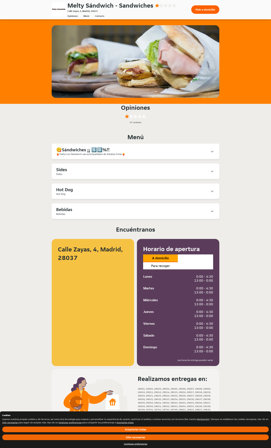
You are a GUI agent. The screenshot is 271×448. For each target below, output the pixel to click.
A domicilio (160, 258)
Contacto (99, 16)
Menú (86, 16)
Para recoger (160, 266)
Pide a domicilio (205, 9)
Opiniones (72, 16)
